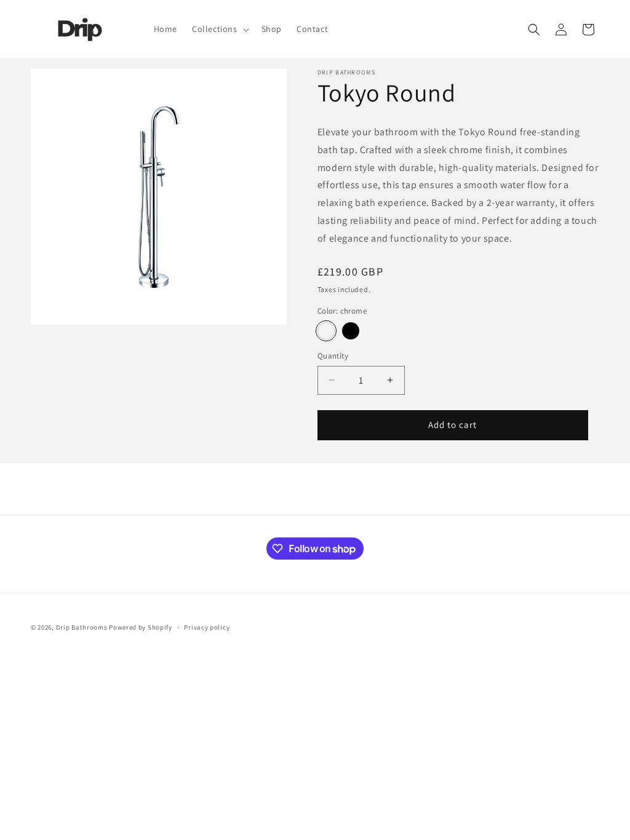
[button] (219, 29)
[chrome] (326, 330)
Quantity (332, 356)
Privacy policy (206, 627)
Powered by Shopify (140, 627)
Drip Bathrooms (82, 627)
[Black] (350, 330)
